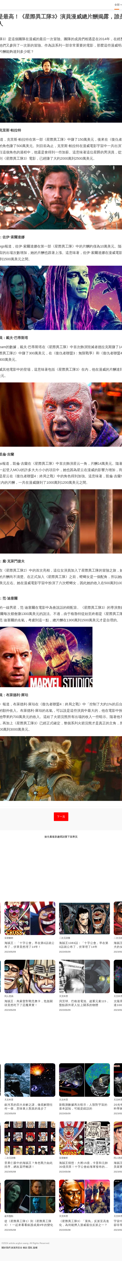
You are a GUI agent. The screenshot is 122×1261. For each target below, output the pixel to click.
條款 (25, 1247)
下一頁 (61, 816)
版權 (35, 1247)
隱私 (30, 1247)
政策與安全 (16, 1247)
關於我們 (6, 1247)
